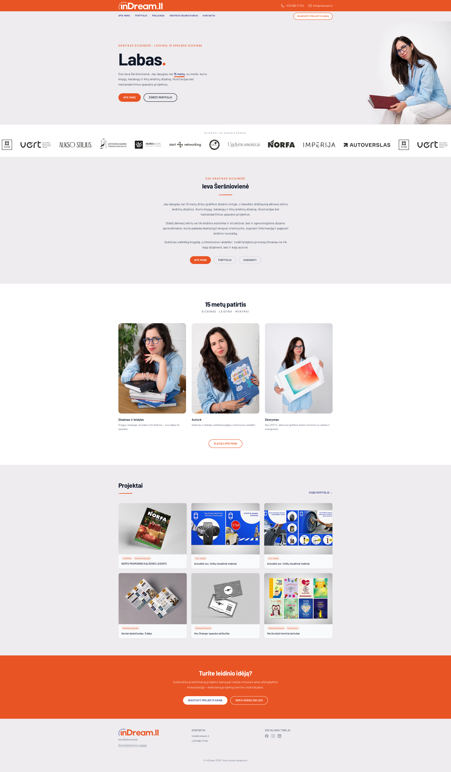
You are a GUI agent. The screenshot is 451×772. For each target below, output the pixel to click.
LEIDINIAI (127, 558)
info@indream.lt (323, 5)
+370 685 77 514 (295, 5)
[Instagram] (273, 736)
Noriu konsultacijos (249, 700)
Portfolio (141, 15)
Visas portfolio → (321, 492)
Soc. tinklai (200, 558)
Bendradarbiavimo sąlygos (132, 745)
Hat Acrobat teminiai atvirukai (283, 633)
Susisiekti (250, 260)
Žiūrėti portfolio (160, 97)
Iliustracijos (292, 628)
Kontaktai (209, 15)
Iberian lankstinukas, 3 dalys (136, 633)
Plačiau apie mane (225, 443)
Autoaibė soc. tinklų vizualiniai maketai (215, 563)
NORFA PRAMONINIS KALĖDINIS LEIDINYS (144, 563)
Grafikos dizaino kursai (184, 15)
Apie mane (124, 15)
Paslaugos (158, 15)
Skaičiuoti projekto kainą (313, 16)
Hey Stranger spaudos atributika (211, 633)
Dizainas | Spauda (142, 558)
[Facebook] (266, 736)
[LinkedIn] (279, 736)
